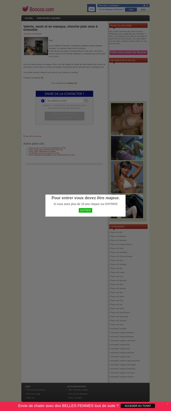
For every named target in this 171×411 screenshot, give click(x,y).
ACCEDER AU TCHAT (138, 405)
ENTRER (85, 210)
